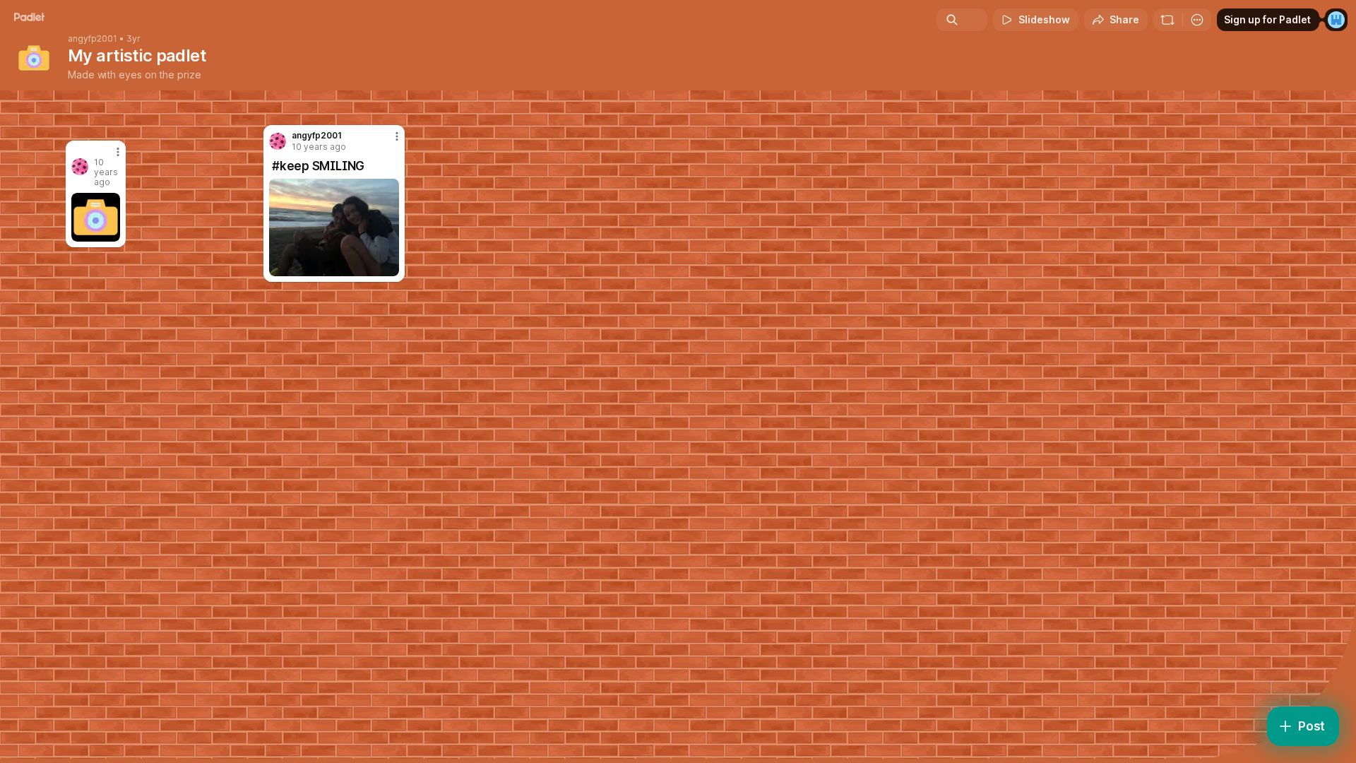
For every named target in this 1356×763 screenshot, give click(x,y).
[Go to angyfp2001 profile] (277, 141)
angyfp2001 (92, 39)
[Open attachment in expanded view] (334, 227)
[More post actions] (397, 136)
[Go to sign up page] (1336, 19)
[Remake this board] (1167, 19)
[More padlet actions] (1197, 19)
